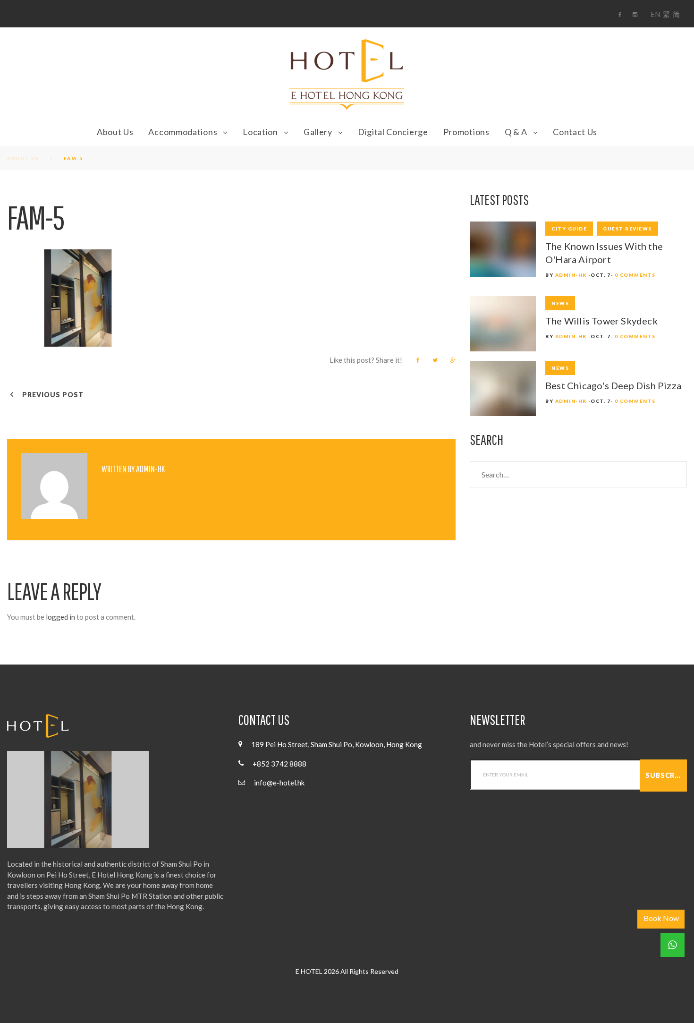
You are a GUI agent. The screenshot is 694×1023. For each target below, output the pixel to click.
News (560, 303)
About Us (115, 132)
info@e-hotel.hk (279, 782)
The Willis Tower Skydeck (601, 320)
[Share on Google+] (453, 360)
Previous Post (53, 395)
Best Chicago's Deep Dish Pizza (613, 385)
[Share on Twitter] (435, 360)
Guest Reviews (627, 228)
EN (655, 14)
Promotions (466, 132)
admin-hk (150, 468)
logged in (60, 617)
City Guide (569, 228)
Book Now (661, 917)
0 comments (635, 275)
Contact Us (575, 132)
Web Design (336, 982)
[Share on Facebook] (418, 360)
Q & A (516, 132)
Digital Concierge (393, 132)
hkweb (372, 982)
